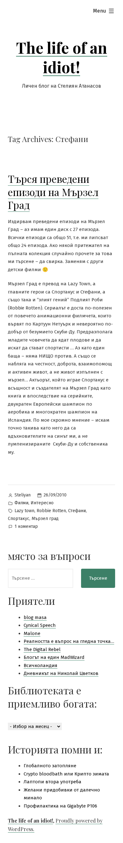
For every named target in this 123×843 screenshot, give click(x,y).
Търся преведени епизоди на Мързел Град (53, 191)
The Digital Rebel (42, 649)
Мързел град (45, 518)
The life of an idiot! (61, 57)
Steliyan (23, 495)
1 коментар (26, 527)
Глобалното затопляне (50, 766)
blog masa (35, 617)
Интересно (42, 503)
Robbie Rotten (51, 510)
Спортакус (18, 518)
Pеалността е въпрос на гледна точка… (69, 641)
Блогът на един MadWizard (54, 657)
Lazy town (24, 510)
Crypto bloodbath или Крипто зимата (66, 774)
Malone (32, 633)
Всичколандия (40, 665)
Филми (21, 503)
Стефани (77, 510)
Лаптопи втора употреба (52, 782)
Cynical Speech (40, 625)
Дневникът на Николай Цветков (61, 673)
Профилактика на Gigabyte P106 (60, 806)
